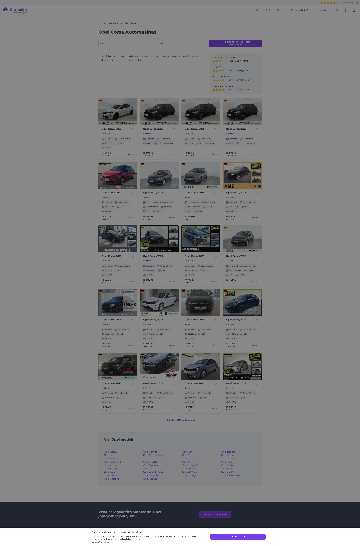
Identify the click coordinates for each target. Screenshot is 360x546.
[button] (148, 542)
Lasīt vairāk (136, 539)
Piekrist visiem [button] (237, 537)
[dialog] (180, 537)
